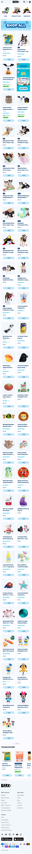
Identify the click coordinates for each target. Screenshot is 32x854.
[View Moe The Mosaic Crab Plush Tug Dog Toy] (23, 556)
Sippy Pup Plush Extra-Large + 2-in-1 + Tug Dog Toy (23, 169)
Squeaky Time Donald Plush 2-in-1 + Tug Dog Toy (8, 678)
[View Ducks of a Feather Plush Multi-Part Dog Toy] (23, 641)
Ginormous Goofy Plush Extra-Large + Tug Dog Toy (23, 142)
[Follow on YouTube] (17, 834)
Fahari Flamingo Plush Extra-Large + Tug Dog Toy (8, 309)
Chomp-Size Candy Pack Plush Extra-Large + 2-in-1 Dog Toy (8, 197)
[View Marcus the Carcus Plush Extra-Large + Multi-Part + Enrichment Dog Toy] (23, 240)
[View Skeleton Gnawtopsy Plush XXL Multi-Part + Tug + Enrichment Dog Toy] (23, 185)
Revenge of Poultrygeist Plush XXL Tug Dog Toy (23, 224)
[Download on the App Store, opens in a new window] (19, 839)
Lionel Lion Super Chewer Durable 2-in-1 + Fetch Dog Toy (23, 425)
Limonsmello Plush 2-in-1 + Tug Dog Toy (8, 565)
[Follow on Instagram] (10, 834)
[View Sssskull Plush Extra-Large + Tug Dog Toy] (23, 39)
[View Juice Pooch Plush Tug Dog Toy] (23, 298)
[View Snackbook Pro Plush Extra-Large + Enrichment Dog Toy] (8, 158)
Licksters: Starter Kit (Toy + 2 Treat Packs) (6, 764)
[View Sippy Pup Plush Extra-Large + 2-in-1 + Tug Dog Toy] (23, 158)
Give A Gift (4, 802)
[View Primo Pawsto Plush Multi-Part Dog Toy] (8, 641)
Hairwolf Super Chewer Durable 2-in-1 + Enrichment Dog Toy (8, 108)
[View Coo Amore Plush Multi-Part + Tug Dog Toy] (23, 528)
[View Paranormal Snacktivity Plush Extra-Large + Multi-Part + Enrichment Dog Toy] (8, 268)
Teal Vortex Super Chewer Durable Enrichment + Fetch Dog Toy (23, 622)
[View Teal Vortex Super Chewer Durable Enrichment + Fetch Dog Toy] (23, 613)
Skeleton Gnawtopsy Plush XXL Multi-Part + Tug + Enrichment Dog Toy (23, 197)
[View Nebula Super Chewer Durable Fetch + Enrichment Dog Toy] (8, 357)
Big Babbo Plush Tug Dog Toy (23, 509)
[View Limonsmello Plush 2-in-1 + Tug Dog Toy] (8, 556)
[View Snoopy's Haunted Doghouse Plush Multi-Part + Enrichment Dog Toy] (23, 99)
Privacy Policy (5, 822)
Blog (18, 800)
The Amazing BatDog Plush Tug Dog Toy (8, 78)
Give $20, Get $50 (6, 810)
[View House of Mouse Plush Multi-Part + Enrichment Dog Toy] (8, 722)
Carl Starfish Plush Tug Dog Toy (23, 594)
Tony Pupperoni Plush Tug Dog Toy (8, 537)
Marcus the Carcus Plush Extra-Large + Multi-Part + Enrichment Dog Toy (23, 251)
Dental (3, 800)
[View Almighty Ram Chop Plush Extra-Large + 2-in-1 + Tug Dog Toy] (8, 240)
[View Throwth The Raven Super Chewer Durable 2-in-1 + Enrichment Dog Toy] (23, 357)
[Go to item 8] (11, 104)
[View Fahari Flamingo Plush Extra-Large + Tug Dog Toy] (8, 298)
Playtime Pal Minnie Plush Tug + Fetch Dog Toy (23, 706)
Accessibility (4, 820)
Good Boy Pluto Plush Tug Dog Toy (23, 678)
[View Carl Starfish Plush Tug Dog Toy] (23, 585)
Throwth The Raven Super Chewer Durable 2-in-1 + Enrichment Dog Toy (23, 366)
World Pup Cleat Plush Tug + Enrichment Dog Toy (8, 337)
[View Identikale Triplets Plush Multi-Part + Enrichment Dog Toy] (23, 387)
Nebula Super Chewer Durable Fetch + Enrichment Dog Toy (8, 366)
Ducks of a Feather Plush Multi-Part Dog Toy (23, 650)
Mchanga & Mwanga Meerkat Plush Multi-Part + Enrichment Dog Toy (8, 425)
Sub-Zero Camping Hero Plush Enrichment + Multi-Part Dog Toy (8, 510)
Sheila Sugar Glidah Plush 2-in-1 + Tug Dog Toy (8, 622)
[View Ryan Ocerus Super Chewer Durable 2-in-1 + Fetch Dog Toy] (8, 444)
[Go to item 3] (9, 674)
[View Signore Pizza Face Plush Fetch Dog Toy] (23, 472)
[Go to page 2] (19, 743)
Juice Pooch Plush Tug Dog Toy (22, 307)
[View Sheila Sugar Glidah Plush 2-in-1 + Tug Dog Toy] (8, 613)
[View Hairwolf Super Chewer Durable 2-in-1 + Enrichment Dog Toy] (8, 99)
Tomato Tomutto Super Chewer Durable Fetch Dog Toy (8, 396)
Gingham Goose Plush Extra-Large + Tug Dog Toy (23, 279)
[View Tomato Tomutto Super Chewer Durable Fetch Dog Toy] (8, 387)
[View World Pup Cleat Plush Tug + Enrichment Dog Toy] (8, 328)
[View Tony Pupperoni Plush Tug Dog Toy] (8, 528)
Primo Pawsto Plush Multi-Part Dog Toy (8, 650)
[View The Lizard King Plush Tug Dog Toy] (23, 444)
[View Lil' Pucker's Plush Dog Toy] (23, 328)
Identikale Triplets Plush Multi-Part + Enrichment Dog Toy (23, 396)
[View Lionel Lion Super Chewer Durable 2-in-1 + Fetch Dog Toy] (23, 416)
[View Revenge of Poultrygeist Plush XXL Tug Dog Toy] (23, 213)
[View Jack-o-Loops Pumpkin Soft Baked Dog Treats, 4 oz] (19, 756)
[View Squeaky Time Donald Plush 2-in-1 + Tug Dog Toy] (8, 669)
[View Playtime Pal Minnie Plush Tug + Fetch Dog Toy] (23, 697)
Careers (19, 802)
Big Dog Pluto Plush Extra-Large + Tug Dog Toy (8, 142)
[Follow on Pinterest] (13, 834)
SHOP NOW (23, 88)
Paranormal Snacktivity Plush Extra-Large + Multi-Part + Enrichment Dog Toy (8, 279)
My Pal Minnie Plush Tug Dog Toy (8, 706)
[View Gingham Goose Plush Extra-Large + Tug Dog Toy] (23, 268)
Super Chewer (5, 797)
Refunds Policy (5, 827)
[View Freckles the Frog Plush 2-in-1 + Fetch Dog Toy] (8, 585)
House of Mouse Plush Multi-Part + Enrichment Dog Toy (8, 732)
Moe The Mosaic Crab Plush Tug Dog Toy (23, 566)
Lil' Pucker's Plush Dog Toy (23, 337)
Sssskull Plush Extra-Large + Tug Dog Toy (23, 50)
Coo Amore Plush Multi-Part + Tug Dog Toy (22, 538)
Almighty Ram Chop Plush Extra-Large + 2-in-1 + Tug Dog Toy (8, 251)
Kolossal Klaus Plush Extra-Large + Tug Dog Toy (8, 224)
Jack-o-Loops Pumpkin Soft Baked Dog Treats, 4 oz (18, 767)
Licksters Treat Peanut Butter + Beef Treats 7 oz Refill (7, 48)
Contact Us (20, 808)
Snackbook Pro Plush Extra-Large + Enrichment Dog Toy (8, 169)
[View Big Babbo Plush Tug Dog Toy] (23, 500)
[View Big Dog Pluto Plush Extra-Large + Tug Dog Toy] (8, 130)
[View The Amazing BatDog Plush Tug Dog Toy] (8, 69)
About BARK (20, 795)
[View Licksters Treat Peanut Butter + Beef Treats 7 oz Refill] (8, 39)
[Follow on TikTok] (21, 834)
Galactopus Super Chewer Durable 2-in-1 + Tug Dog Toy (8, 481)
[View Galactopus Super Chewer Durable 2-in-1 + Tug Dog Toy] (8, 472)
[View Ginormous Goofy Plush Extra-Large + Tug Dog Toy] (23, 130)
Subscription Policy (6, 830)
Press (18, 797)
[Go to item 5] (10, 74)
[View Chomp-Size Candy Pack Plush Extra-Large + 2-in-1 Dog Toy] (8, 185)
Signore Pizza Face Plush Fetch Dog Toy (23, 481)
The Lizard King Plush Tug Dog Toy (23, 453)
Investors (19, 805)
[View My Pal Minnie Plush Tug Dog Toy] (8, 697)
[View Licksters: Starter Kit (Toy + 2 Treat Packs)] (7, 756)
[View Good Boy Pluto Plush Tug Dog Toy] (23, 669)
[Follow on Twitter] (6, 834)
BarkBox (3, 795)
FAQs (2, 817)
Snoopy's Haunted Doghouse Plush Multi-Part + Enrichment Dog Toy (23, 108)
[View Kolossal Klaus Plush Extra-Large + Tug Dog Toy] (8, 213)
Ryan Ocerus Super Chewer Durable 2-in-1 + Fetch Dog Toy (8, 453)
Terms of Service (6, 825)
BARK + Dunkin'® (6, 805)
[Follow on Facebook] (2, 834)
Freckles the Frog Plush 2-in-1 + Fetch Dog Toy (8, 594)
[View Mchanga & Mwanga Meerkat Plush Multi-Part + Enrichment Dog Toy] (8, 416)
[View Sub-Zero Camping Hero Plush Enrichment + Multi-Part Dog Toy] (8, 500)
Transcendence (5, 808)
